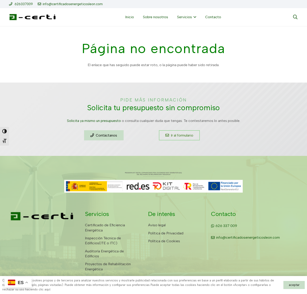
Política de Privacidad (165, 233)
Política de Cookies (164, 241)
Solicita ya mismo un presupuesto (94, 121)
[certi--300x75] (32, 17)
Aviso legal (157, 225)
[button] (194, 17)
